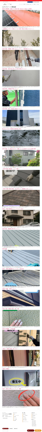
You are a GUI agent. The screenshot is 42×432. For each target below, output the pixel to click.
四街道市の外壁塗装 (34, 424)
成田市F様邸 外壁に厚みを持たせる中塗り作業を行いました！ (14, 68)
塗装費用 (24, 4)
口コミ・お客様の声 (25, 415)
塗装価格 (15, 416)
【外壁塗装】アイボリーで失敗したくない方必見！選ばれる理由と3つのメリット (18, 28)
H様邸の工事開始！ (6, 368)
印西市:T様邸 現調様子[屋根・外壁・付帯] (10, 308)
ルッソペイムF (24, 420)
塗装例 (30, 4)
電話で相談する (16, 428)
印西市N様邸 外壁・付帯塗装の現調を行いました (12, 108)
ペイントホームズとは (16, 415)
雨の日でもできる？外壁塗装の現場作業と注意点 (11, 128)
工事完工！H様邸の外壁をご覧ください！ (10, 348)
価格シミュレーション (30, 430)
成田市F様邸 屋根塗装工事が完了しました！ (11, 228)
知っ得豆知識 (27, 4)
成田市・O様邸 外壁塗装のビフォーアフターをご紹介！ (13, 208)
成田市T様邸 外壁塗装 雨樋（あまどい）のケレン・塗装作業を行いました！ (17, 48)
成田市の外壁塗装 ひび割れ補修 (8, 328)
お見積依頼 (38, 430)
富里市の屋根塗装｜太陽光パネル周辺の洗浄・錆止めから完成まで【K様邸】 (17, 8)
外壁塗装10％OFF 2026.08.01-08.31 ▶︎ (21, 0)
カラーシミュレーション (25, 421)
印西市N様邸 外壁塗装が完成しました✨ (10, 88)
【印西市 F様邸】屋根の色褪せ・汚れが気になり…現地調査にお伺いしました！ (17, 188)
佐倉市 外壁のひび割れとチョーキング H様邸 (11, 388)
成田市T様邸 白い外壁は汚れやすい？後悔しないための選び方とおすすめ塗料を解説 (19, 148)
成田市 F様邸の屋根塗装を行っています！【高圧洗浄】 (13, 268)
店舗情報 (35, 4)
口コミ (32, 4)
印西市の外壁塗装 (34, 423)
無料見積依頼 (33, 415)
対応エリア (33, 416)
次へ (39, 408)
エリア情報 (37, 4)
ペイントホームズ (21, 4)
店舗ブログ (24, 416)
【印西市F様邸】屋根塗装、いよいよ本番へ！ (11, 168)
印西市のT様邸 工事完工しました (9, 288)
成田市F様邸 (4, 248)
